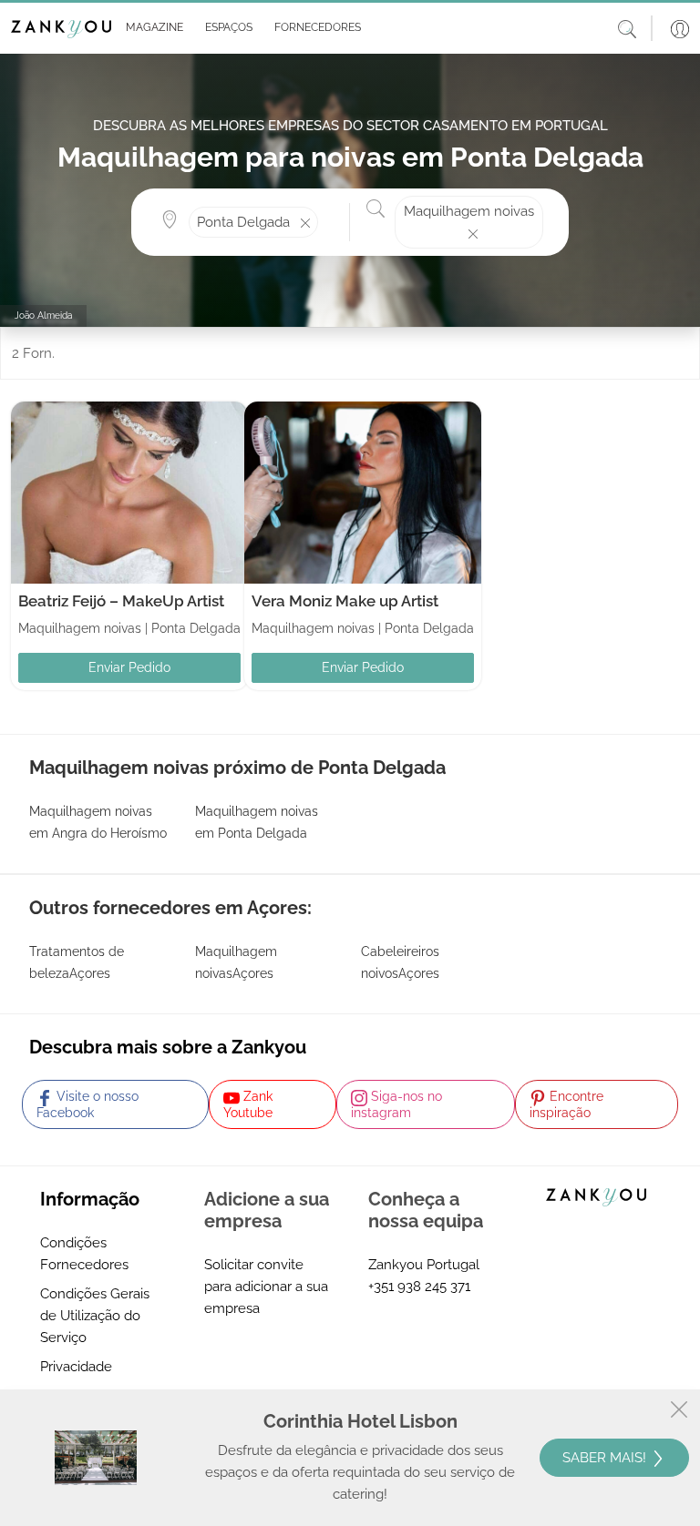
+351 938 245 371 (419, 1286)
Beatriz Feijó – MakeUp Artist (121, 601)
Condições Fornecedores (84, 1254)
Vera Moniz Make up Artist (345, 601)
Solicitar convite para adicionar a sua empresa (266, 1286)
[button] (150, 28)
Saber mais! (606, 1458)
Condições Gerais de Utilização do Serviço (94, 1316)
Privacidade (76, 1366)
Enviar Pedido (129, 667)
